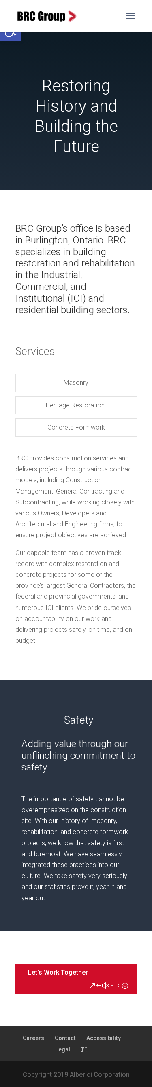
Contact (65, 1038)
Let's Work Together (58, 972)
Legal (62, 1049)
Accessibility (103, 1038)
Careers (33, 1038)
